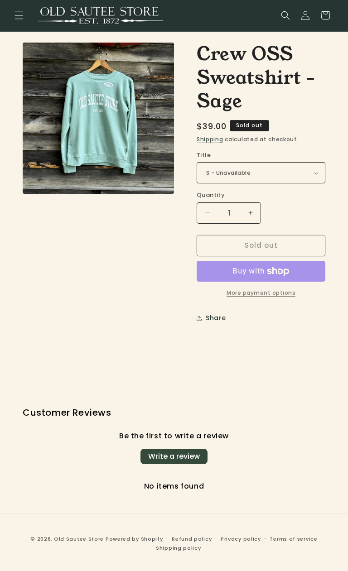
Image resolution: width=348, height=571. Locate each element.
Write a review (174, 456)
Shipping (210, 139)
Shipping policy (178, 548)
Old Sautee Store (79, 538)
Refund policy (192, 538)
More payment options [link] (261, 293)
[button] (19, 15)
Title (204, 155)
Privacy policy (241, 538)
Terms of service (293, 538)
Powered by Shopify (134, 538)
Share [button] (216, 317)
